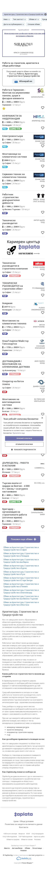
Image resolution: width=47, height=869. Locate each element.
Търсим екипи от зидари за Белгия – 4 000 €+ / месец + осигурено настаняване (16, 487)
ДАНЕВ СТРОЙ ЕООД (39, 387)
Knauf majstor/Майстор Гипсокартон (15, 342)
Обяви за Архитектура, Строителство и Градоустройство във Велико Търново (21, 597)
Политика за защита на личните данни (23, 824)
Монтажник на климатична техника (14, 322)
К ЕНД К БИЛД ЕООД (39, 268)
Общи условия (27, 821)
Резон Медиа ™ (27, 863)
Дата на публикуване (13, 24)
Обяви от (33, 19)
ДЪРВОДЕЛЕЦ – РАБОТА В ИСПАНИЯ (15, 464)
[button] (23, 449)
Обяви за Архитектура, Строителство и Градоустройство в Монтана (21, 603)
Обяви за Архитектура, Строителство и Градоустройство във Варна (21, 560)
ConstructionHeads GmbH (38, 513)
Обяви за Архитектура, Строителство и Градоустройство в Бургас (21, 566)
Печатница (37, 848)
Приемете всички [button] (24, 438)
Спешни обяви (34, 24)
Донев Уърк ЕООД (40, 142)
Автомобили (17, 848)
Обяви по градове (13, 839)
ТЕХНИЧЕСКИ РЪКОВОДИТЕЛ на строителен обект (12, 286)
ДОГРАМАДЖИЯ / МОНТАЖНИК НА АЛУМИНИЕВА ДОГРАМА (16, 364)
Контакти (23, 827)
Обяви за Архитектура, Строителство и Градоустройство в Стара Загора (21, 579)
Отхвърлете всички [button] (24, 444)
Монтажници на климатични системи (14, 155)
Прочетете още (19, 433)
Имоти (7, 848)
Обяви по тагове (27, 839)
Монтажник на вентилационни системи (11, 402)
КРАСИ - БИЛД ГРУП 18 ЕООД (39, 200)
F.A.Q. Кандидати (37, 834)
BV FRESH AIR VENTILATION (39, 400)
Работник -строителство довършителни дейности (11, 198)
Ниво (6, 19)
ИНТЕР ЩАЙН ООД (39, 221)
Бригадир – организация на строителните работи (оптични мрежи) (14, 513)
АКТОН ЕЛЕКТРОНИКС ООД (39, 327)
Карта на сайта (39, 836)
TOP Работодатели (25, 836)
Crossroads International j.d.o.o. (40, 348)
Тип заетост (18, 19)
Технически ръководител (9, 222)
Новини (23, 850)
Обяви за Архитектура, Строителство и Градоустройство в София (21, 548)
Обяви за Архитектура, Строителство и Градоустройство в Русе (21, 573)
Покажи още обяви (22, 539)
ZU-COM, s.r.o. (39, 483)
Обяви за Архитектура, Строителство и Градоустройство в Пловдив (21, 554)
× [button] (42, 418)
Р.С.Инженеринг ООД (38, 289)
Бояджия (7, 303)
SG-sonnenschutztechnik (39, 96)
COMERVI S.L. (40, 468)
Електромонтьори (12, 136)
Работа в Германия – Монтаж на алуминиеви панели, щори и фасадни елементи (16, 94)
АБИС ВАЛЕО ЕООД (40, 362)
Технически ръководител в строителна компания (15, 265)
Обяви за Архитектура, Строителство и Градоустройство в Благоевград (21, 591)
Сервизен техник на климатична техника (14, 176)
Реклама (37, 839)
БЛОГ (28, 834)
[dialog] (23, 434)
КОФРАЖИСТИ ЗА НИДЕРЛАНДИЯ (12, 117)
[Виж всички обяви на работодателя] (41, 92)
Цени (15, 821)
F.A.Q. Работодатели (10, 836)
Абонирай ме (25, 81)
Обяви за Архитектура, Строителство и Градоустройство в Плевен (21, 585)
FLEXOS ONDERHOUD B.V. (38, 309)
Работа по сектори (10, 834)
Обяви (27, 848)
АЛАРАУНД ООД (38, 121)
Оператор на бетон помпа (13, 383)
